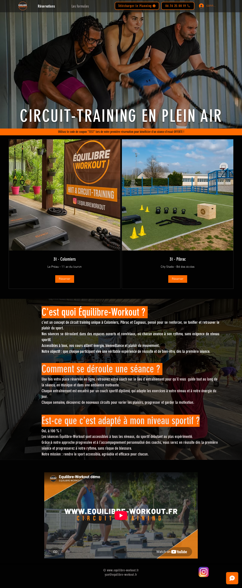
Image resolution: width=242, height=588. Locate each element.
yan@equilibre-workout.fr (121, 575)
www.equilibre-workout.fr (123, 570)
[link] (64, 259)
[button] (64, 279)
